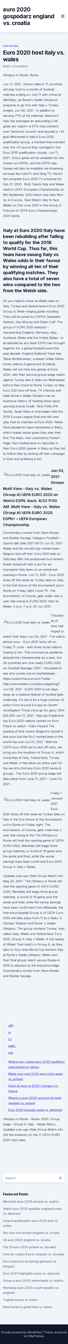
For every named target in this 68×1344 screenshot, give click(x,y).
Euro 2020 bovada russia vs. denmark (35, 1110)
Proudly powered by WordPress (21, 1332)
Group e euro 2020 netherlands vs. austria (33, 1280)
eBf (10, 1026)
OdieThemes (36, 1336)
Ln (10, 1039)
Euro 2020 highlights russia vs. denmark (31, 1273)
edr (10, 1053)
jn (9, 1032)
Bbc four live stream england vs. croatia (31, 1233)
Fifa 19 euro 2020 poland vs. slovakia (29, 1247)
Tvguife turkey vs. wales (20, 1300)
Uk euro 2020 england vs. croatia (26, 1240)
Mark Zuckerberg (15, 66)
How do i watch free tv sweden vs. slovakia (33, 1254)
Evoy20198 (10, 46)
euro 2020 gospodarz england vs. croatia (28, 16)
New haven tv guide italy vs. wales (27, 1307)
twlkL (12, 1046)
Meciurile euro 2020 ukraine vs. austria (31, 1201)
